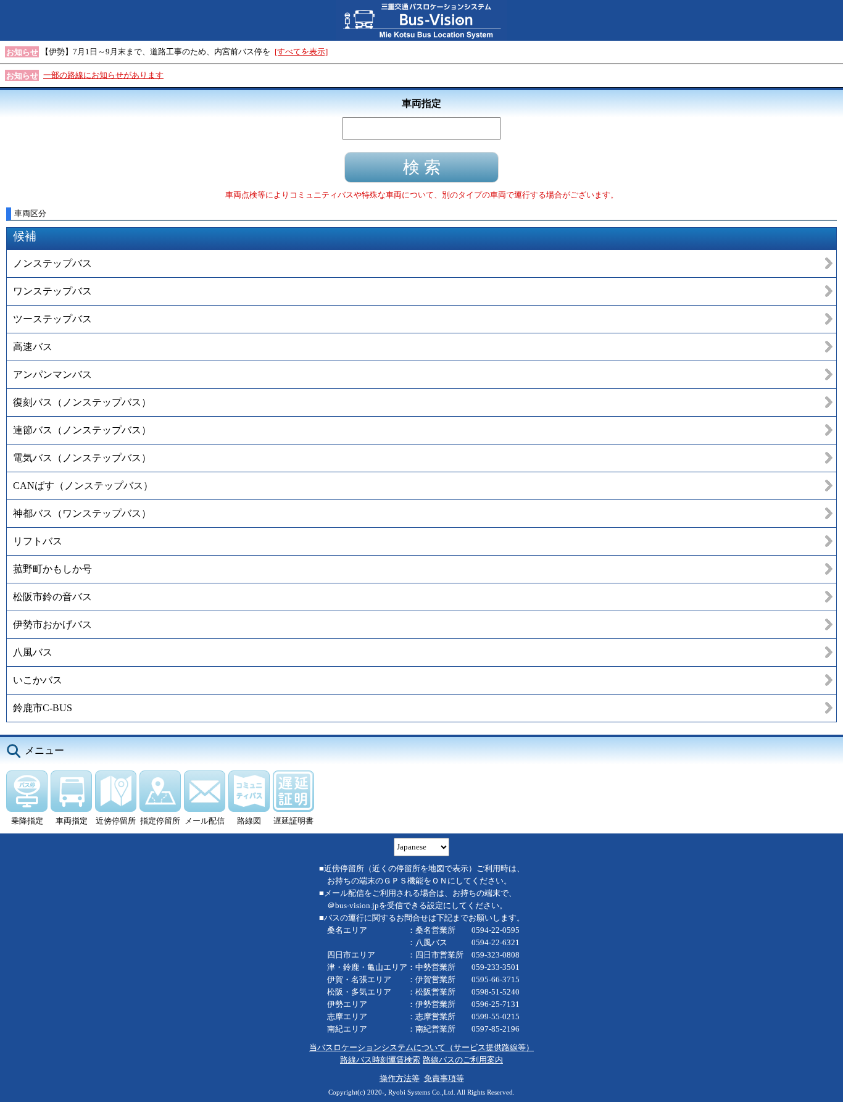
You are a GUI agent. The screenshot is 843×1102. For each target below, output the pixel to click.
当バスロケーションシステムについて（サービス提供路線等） (421, 1047)
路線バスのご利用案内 (463, 1059)
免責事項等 (444, 1078)
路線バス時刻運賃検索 (380, 1059)
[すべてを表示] (301, 51)
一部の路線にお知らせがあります (103, 75)
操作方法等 (400, 1078)
